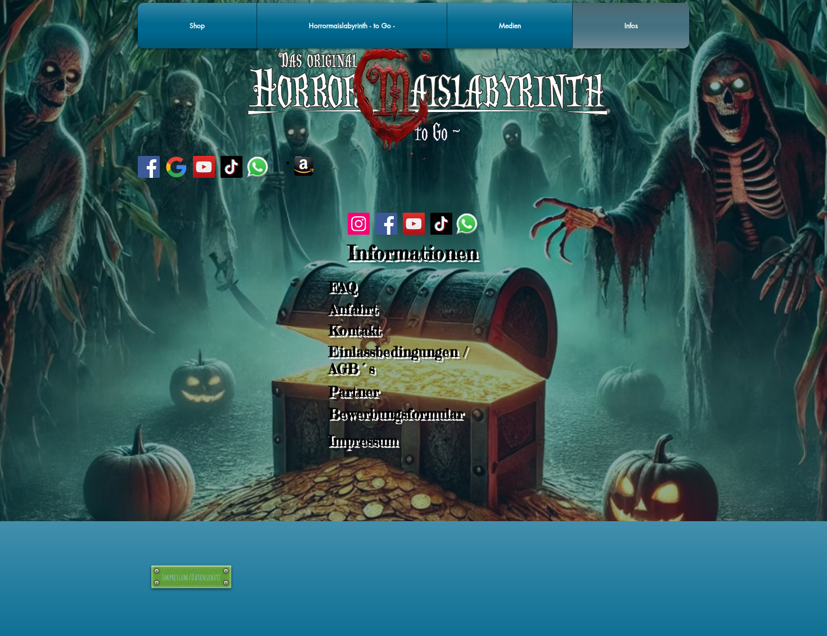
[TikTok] (231, 167)
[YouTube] (204, 167)
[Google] (176, 167)
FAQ (343, 287)
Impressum (363, 440)
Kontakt (355, 330)
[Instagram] (359, 224)
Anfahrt (353, 309)
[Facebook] (149, 167)
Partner (354, 391)
